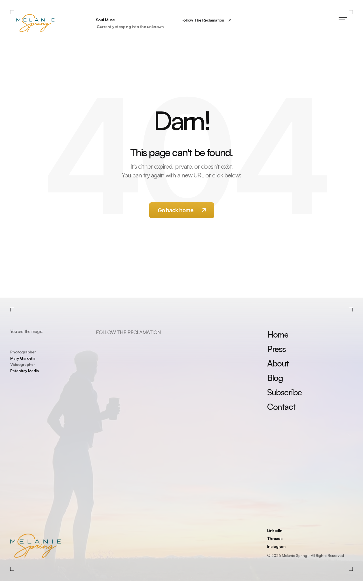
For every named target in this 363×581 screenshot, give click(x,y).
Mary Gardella (22, 358)
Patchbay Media (24, 370)
